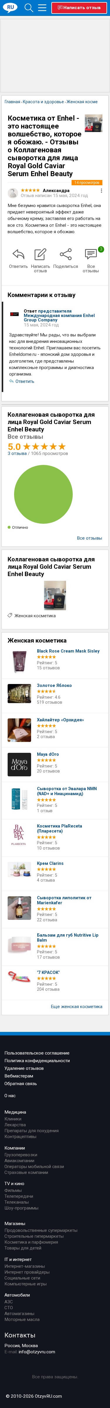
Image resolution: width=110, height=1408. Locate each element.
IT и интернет (18, 1259)
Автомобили (17, 1295)
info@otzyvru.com (37, 1351)
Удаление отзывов (24, 1068)
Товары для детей (22, 1248)
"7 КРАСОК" (48, 972)
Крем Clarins (50, 863)
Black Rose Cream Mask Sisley (68, 651)
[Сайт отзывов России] (10, 7)
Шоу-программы (21, 1208)
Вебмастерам (18, 1076)
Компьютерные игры (25, 1284)
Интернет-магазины (24, 1266)
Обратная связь (20, 1083)
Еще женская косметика (76, 1006)
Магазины (15, 1223)
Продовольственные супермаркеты (40, 1230)
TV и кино (14, 1183)
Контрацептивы (20, 1136)
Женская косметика (35, 615)
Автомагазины (19, 1313)
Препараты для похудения (31, 1130)
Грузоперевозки (20, 1154)
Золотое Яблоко (54, 685)
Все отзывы (89, 538)
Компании (14, 1148)
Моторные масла (22, 1319)
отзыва (17, 453)
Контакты (19, 1335)
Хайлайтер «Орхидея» (60, 720)
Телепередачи (18, 1196)
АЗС (8, 1301)
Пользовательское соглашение (37, 1053)
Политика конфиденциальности (37, 1060)
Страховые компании (26, 1172)
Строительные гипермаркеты (34, 1236)
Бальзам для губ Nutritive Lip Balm (68, 938)
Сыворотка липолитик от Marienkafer (64, 900)
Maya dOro (48, 754)
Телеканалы (16, 1202)
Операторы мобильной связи (34, 1166)
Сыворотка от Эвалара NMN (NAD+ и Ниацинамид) (67, 791)
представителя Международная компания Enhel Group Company (59, 315)
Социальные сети (22, 1278)
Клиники (12, 1119)
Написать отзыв (82, 7)
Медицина (15, 1112)
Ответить (25, 381)
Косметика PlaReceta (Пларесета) (59, 829)
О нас (10, 1095)
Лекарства (15, 1124)
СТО (8, 1307)
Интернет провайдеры (27, 1272)
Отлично (20, 527)
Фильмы (13, 1190)
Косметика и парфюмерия (31, 1242)
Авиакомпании (19, 1160)
